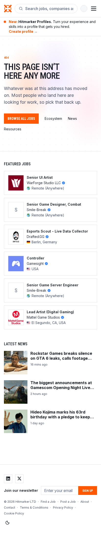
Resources (12, 129)
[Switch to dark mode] (7, 522)
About (84, 501)
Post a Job (68, 501)
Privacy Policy (63, 507)
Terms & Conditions (34, 507)
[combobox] (49, 8)
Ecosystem (53, 118)
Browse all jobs (21, 119)
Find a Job (48, 501)
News (72, 118)
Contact (9, 507)
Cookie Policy (14, 513)
